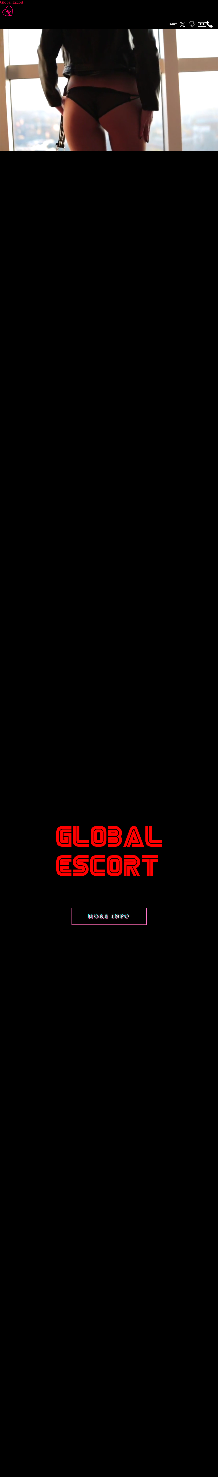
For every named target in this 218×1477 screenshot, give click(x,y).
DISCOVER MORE (109, 150)
